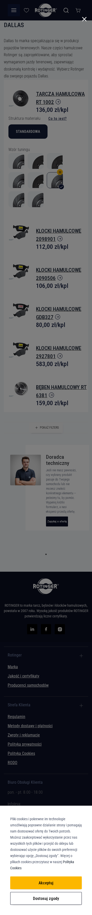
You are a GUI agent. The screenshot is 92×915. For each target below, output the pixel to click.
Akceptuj (46, 883)
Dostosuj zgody (46, 898)
